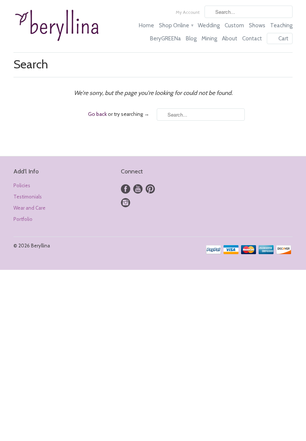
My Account (188, 12)
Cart (283, 38)
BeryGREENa (165, 38)
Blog (191, 38)
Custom (234, 25)
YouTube (138, 189)
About (229, 38)
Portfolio (22, 219)
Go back (97, 114)
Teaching (281, 25)
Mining (209, 38)
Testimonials (27, 197)
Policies (21, 185)
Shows (257, 25)
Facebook (125, 189)
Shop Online (176, 25)
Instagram (125, 202)
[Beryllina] (57, 26)
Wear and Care (29, 208)
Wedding (209, 25)
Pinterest (150, 189)
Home (146, 25)
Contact (252, 38)
